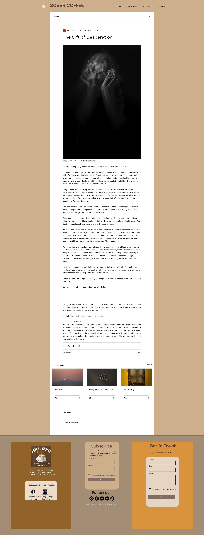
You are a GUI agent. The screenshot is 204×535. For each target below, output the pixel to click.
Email (90, 465)
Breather (59, 389)
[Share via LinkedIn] (74, 346)
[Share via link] (79, 346)
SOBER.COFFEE (67, 5)
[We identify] (136, 377)
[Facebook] (33, 492)
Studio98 (115, 504)
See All (149, 364)
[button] (149, 16)
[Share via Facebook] (64, 346)
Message (152, 473)
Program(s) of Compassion (101, 389)
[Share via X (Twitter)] (69, 346)
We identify (129, 389)
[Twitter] (102, 498)
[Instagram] (91, 498)
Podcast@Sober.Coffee (164, 453)
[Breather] (67, 377)
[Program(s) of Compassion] (102, 377)
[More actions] (140, 30)
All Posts (55, 16)
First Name (91, 458)
